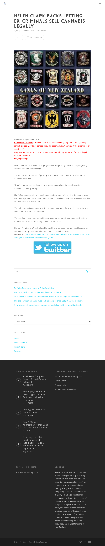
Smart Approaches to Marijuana (68, 376)
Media (16, 338)
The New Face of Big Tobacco (28, 472)
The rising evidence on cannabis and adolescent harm (37, 292)
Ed (17, 31)
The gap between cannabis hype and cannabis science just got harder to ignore (48, 301)
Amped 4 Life (60, 385)
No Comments (35, 37)
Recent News (41, 31)
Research (18, 351)
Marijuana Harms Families (66, 389)
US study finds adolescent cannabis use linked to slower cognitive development (48, 296)
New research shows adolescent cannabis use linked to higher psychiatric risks (48, 305)
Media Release (20, 342)
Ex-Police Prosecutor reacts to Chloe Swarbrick (34, 288)
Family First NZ (61, 381)
